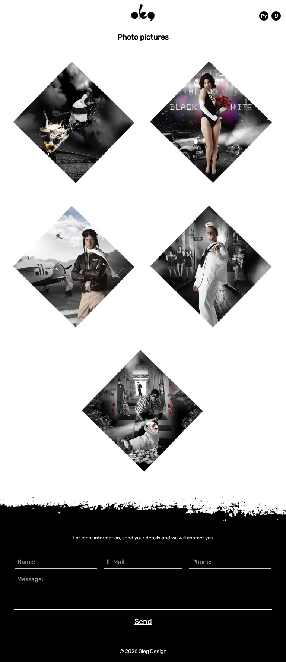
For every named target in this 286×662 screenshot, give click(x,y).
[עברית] (276, 15)
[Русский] (263, 15)
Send (143, 621)
